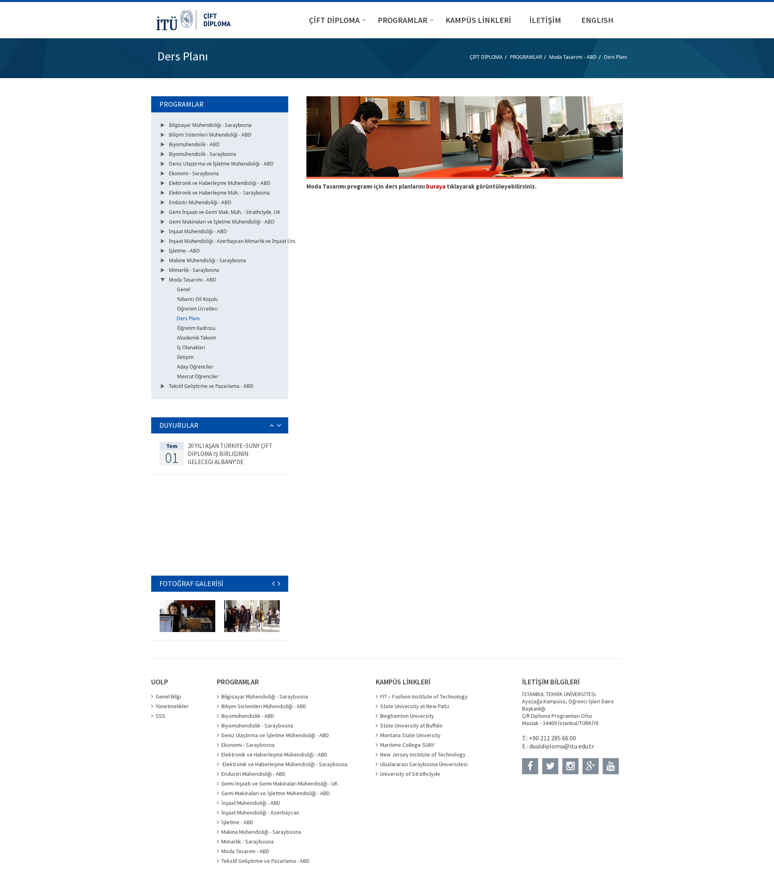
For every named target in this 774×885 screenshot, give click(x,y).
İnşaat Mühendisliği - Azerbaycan (260, 812)
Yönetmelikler (172, 706)
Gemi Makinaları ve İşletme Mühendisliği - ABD (222, 221)
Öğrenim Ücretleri (197, 308)
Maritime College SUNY (407, 744)
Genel (183, 289)
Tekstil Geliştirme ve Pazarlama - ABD (211, 386)
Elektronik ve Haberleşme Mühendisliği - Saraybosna (284, 764)
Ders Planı (615, 57)
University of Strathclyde (410, 773)
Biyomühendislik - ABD (194, 144)
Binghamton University (407, 715)
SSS (160, 715)
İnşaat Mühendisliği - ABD (198, 231)
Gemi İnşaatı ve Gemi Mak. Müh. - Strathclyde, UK (224, 212)
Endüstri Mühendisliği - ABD (200, 202)
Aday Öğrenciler (195, 366)
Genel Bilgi (168, 696)
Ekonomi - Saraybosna (194, 173)
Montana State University (410, 735)
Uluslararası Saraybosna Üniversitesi (424, 764)
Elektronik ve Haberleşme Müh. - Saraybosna (219, 192)
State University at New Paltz (414, 706)
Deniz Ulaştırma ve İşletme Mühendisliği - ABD (221, 163)
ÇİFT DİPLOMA (486, 57)
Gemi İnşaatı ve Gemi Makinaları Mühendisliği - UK (279, 783)
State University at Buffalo (411, 725)
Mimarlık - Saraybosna (194, 270)
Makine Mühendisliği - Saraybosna (207, 260)
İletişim (185, 357)
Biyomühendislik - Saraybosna (202, 154)
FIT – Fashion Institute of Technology (424, 696)
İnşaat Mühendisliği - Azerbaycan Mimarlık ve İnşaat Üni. (232, 241)
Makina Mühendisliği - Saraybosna (261, 831)
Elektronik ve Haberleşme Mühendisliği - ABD (219, 183)
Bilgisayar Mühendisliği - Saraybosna (210, 125)
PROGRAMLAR (526, 57)
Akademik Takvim (196, 337)
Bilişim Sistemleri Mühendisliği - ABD (210, 134)
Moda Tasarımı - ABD (573, 57)
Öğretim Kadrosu (196, 328)
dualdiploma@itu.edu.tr (561, 746)
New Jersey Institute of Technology (423, 754)
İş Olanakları (191, 347)
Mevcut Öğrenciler (197, 376)
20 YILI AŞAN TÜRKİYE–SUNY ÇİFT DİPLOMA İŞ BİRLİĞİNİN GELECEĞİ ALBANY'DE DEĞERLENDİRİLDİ (230, 458)
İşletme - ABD (184, 250)
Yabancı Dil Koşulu (197, 299)
